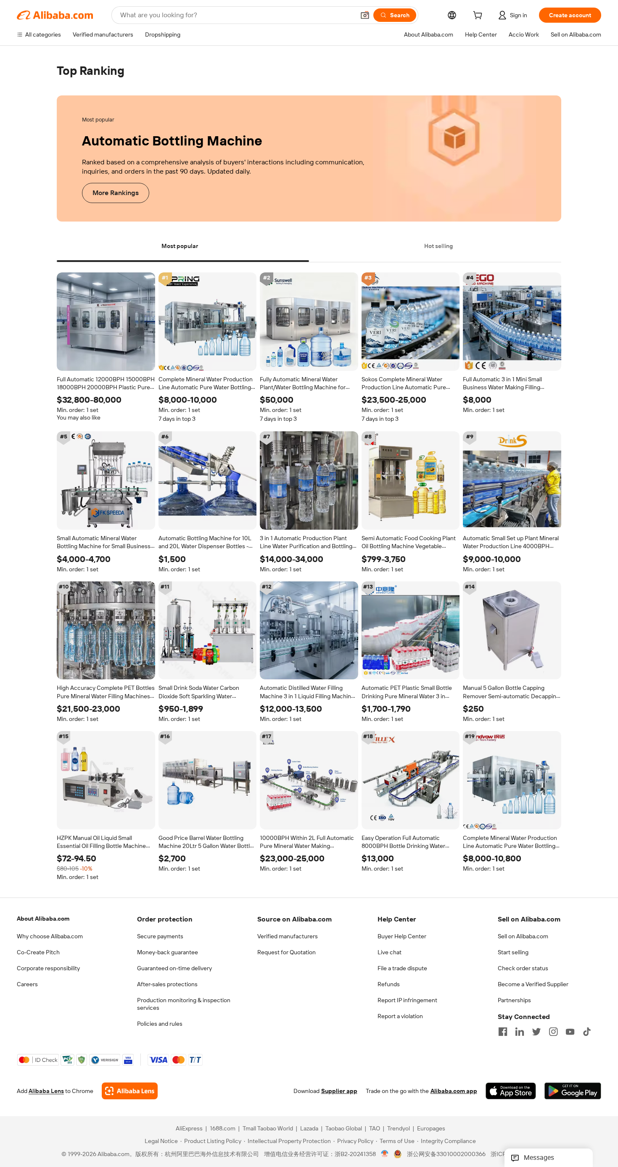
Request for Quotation (286, 952)
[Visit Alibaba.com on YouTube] (570, 1032)
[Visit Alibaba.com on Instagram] (553, 1032)
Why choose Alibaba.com (50, 936)
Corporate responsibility (48, 968)
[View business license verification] (385, 1154)
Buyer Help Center (402, 936)
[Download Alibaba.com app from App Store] (511, 1091)
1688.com (222, 1128)
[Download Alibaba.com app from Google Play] (572, 1091)
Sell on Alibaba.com (523, 936)
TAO (374, 1128)
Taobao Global (343, 1128)
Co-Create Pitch (38, 952)
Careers (27, 984)
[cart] (479, 16)
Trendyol (398, 1128)
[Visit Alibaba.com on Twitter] (536, 1032)
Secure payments (160, 936)
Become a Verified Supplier (533, 984)
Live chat (389, 952)
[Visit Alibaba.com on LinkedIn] (520, 1032)
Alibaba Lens (46, 1091)
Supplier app (339, 1091)
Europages (431, 1128)
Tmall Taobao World (268, 1128)
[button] (365, 15)
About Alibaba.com (43, 918)
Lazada (309, 1128)
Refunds (389, 984)
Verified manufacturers (287, 936)
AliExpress (189, 1128)
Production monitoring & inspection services (183, 1004)
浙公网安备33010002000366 (446, 1154)
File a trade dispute (402, 968)
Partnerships (514, 1000)
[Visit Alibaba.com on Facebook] (503, 1032)
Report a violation (400, 1016)
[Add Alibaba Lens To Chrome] (130, 1091)
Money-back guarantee (167, 952)
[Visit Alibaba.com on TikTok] (587, 1032)
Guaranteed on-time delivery (174, 968)
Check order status (523, 968)
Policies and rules (159, 1023)
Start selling (513, 952)
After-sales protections (167, 984)
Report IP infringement (407, 1000)
